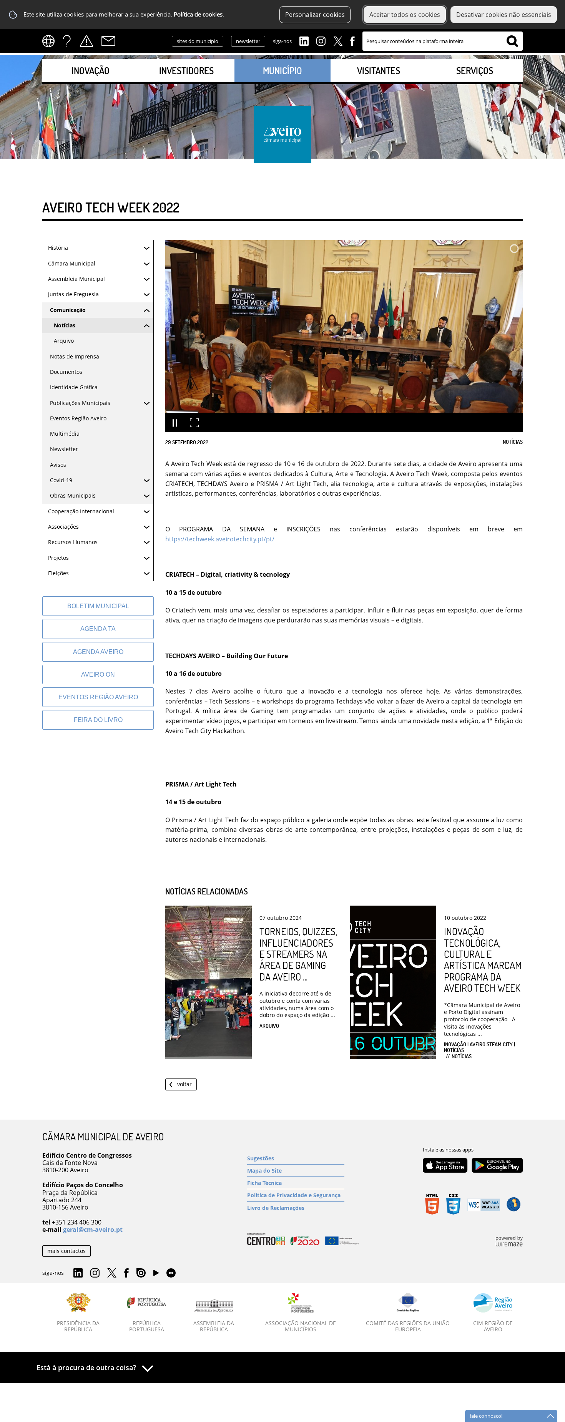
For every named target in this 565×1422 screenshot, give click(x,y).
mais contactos (66, 1250)
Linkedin (304, 40)
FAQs (66, 41)
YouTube (156, 1275)
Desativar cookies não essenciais (503, 14)
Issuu (141, 1273)
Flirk (171, 1273)
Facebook (352, 40)
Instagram (321, 40)
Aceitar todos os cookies (404, 14)
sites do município (197, 41)
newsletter (248, 41)
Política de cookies (198, 14)
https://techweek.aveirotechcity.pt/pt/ (219, 539)
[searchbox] (442, 41)
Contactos (108, 41)
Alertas (86, 41)
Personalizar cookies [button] (315, 14)
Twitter (337, 40)
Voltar (184, 1084)
